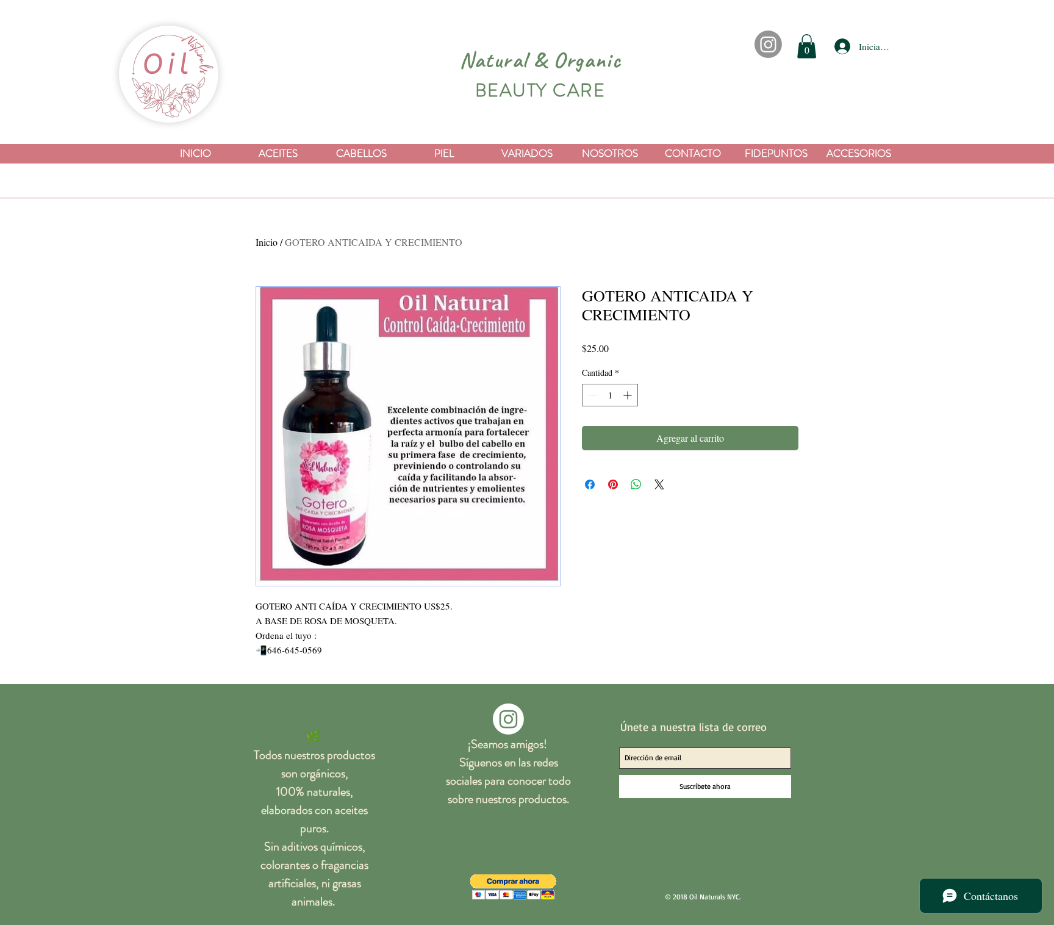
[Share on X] (659, 484)
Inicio (267, 242)
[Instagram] (768, 44)
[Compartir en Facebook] (590, 484)
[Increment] (628, 395)
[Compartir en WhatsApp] (636, 484)
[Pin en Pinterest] (613, 484)
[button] (807, 46)
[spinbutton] (610, 395)
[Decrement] (591, 395)
